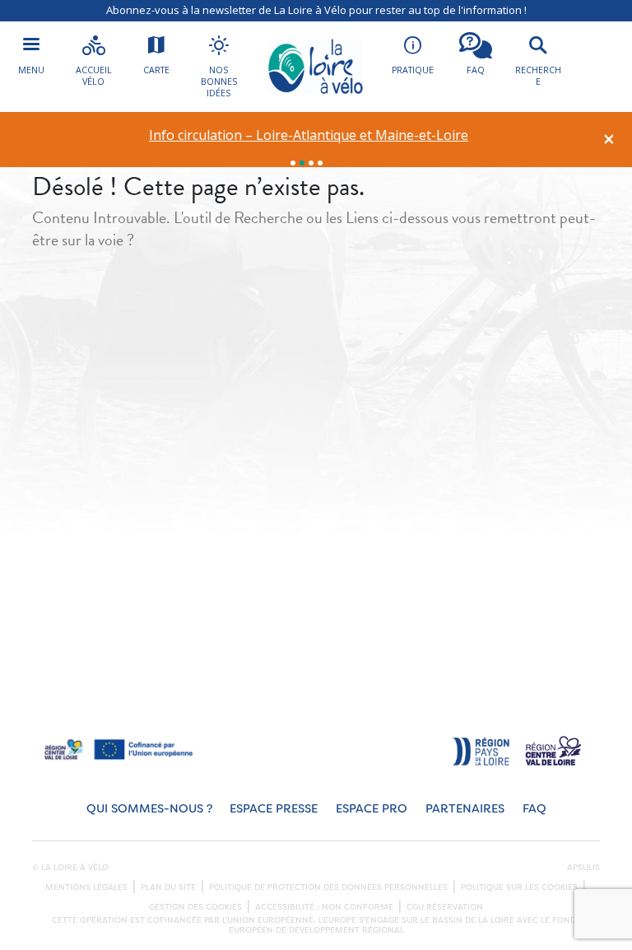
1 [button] (292, 163)
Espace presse (274, 809)
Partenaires (464, 809)
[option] (309, 135)
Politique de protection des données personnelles (328, 887)
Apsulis (583, 868)
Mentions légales (86, 887)
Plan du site (168, 887)
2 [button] (302, 163)
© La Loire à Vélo (70, 868)
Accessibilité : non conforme (324, 907)
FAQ (534, 809)
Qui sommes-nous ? (149, 809)
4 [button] (320, 163)
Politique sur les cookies (519, 887)
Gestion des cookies (195, 907)
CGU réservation (445, 907)
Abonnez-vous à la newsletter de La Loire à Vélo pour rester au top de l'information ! (316, 9)
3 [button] (311, 163)
